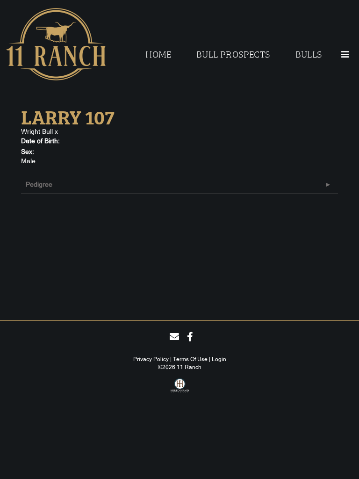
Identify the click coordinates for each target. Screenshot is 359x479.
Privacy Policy (151, 359)
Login (219, 359)
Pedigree (39, 184)
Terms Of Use (190, 359)
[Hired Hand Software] (180, 388)
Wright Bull (37, 131)
